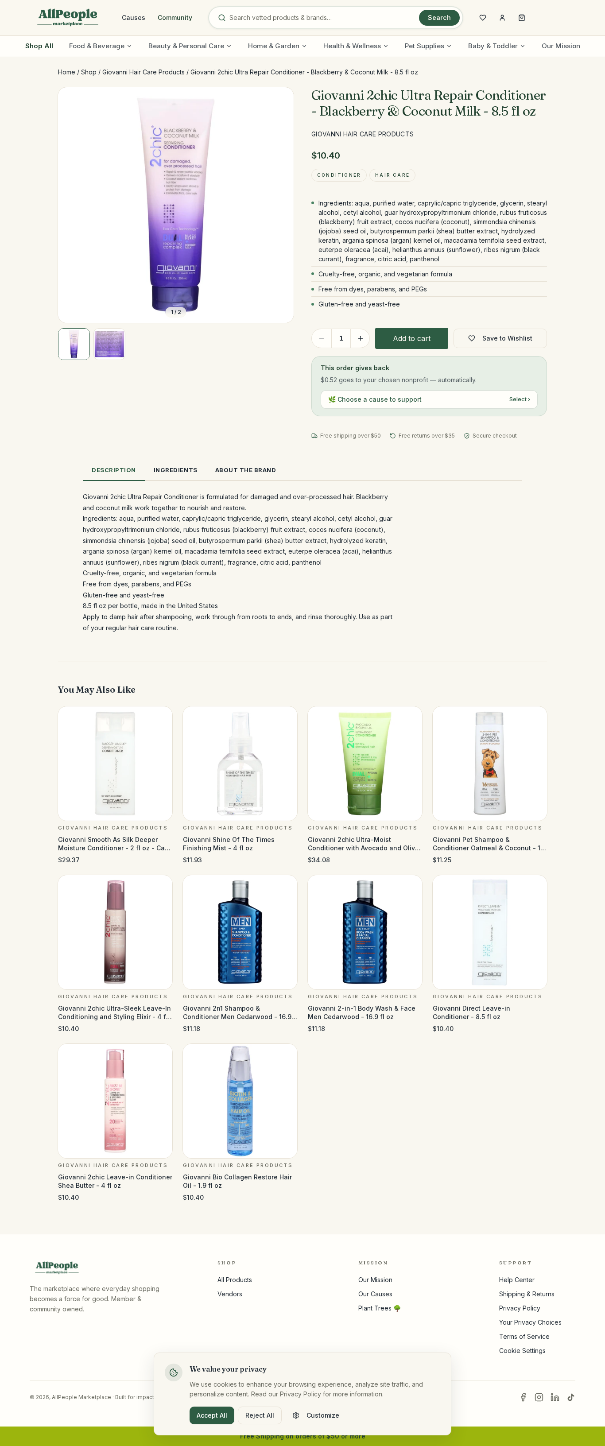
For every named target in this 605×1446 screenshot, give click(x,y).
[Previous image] (72, 205)
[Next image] (279, 205)
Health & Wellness (352, 46)
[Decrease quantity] (321, 338)
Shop (89, 72)
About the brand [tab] (245, 469)
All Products (234, 1279)
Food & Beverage (96, 46)
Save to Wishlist (507, 338)
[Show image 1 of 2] (74, 344)
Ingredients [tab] (176, 469)
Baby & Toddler (493, 46)
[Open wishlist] (483, 18)
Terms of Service (524, 1336)
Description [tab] (114, 469)
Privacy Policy (519, 1308)
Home (66, 72)
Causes (133, 17)
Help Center (517, 1279)
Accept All (212, 1415)
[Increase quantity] (360, 338)
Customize (322, 1415)
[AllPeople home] (68, 17)
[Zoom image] (279, 101)
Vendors (229, 1294)
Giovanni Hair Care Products (143, 72)
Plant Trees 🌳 (379, 1308)
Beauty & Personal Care (186, 46)
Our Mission (561, 46)
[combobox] (322, 17)
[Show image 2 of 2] (109, 344)
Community (175, 17)
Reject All (259, 1415)
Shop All (39, 46)
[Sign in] (502, 18)
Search (439, 17)
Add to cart (411, 338)
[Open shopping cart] (522, 18)
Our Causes (375, 1294)
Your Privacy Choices (530, 1322)
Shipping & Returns (527, 1294)
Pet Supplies (424, 46)
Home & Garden (273, 46)
